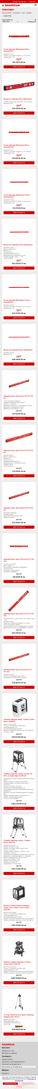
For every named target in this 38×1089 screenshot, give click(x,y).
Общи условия (7, 1059)
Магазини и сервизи (9, 1053)
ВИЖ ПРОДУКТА (19, 67)
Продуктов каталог (7, 12)
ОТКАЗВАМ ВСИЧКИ (27, 1083)
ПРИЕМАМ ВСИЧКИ (10, 1083)
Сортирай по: (7, 20)
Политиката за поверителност (13, 1062)
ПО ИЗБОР (19, 1087)
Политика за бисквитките (11, 1064)
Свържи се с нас (8, 1051)
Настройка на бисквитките (12, 1067)
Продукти (5, 1073)
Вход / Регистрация (20, 1)
